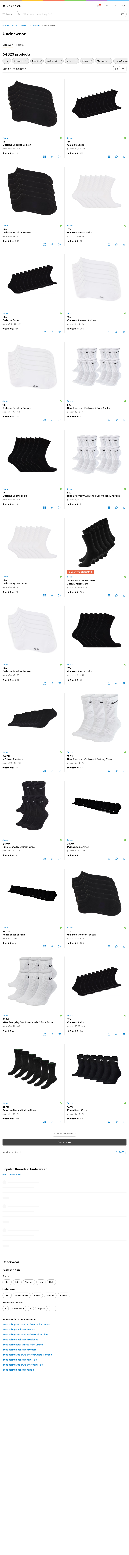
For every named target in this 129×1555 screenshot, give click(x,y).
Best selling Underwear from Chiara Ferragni (27, 1354)
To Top (122, 1152)
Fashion (24, 25)
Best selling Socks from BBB (18, 1369)
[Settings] (98, 5)
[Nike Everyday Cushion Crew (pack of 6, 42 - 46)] (32, 820)
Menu (9, 14)
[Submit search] (19, 14)
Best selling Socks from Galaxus (20, 1339)
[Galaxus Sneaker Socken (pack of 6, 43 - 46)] (32, 118)
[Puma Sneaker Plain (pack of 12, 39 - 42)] (32, 908)
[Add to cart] (59, 156)
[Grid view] (116, 68)
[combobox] (7, 61)
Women (36, 25)
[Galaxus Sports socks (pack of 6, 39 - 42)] (32, 557)
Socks (5, 138)
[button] (60, 138)
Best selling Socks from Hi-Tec (20, 1359)
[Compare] (44, 156)
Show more (64, 1142)
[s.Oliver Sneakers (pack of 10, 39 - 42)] (32, 733)
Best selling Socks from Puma (19, 1329)
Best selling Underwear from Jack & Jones (26, 1324)
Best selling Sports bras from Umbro (23, 1344)
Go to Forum (10, 1174)
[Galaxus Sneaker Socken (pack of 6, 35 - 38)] (32, 645)
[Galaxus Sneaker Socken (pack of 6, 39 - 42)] (32, 206)
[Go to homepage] (12, 5)
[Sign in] (107, 6)
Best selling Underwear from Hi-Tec (23, 1364)
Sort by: (7, 68)
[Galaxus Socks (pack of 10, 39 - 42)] (32, 294)
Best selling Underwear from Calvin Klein (25, 1334)
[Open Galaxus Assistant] (115, 5)
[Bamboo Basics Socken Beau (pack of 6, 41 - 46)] (32, 1083)
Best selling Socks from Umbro (20, 1349)
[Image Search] (122, 14)
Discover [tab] (8, 44)
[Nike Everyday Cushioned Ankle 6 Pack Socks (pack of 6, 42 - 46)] (32, 996)
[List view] (123, 68)
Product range (10, 25)
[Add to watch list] (51, 156)
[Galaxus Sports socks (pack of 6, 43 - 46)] (32, 469)
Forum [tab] (20, 44)
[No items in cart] (123, 5)
